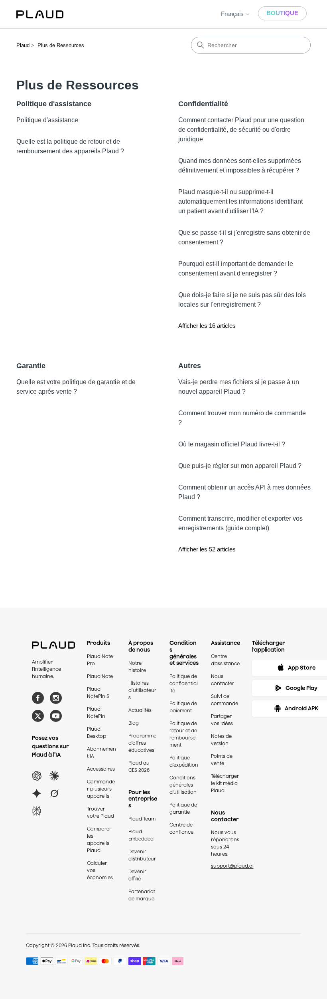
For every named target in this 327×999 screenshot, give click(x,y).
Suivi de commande (224, 699)
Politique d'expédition (183, 761)
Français (233, 13)
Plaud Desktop (96, 732)
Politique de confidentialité (183, 683)
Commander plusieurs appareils (101, 789)
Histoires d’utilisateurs (142, 690)
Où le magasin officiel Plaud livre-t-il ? (231, 444)
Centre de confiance (181, 828)
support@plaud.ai (232, 866)
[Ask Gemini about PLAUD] (36, 793)
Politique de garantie (183, 808)
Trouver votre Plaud (100, 812)
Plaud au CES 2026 (139, 766)
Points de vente (221, 759)
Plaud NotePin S (98, 692)
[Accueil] (39, 14)
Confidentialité (203, 104)
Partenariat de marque (141, 895)
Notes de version (221, 739)
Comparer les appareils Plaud (99, 839)
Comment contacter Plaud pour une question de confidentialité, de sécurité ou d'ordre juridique (241, 130)
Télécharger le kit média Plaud (225, 783)
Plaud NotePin (96, 712)
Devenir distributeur (142, 855)
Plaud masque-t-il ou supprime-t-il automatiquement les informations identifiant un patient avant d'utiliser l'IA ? (240, 201)
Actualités (140, 710)
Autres (189, 366)
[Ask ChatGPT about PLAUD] (36, 776)
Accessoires (101, 769)
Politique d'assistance (53, 104)
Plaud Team (142, 819)
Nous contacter (222, 679)
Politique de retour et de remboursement (183, 734)
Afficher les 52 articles (207, 549)
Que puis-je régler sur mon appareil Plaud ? (239, 465)
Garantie (30, 366)
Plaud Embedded (141, 835)
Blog (133, 723)
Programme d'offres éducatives (142, 743)
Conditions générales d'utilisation (183, 785)
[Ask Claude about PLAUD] (54, 776)
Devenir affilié (137, 875)
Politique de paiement (183, 707)
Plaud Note (100, 676)
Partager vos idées (222, 719)
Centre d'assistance (225, 659)
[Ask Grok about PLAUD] (54, 793)
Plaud (23, 45)
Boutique (282, 13)
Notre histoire (137, 666)
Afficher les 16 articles (207, 325)
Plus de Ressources (60, 45)
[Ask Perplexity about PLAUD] (36, 811)
